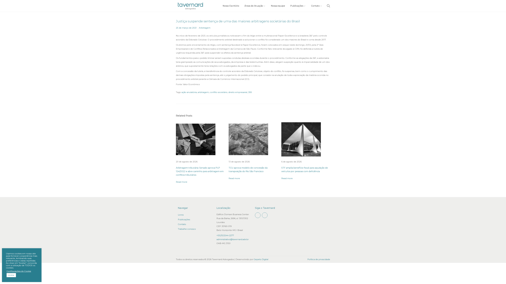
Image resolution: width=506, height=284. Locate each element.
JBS (250, 92)
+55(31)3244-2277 (225, 235)
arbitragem (203, 92)
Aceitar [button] (11, 275)
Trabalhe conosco (187, 229)
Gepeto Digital (261, 259)
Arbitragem (204, 28)
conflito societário (218, 92)
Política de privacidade (318, 259)
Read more (181, 182)
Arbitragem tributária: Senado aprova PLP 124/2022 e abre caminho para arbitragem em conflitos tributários (200, 171)
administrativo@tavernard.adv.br (232, 239)
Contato (182, 224)
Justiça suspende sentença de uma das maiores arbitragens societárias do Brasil (238, 21)
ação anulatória (189, 92)
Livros (181, 215)
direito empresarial (237, 92)
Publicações (184, 219)
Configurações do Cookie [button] (19, 271)
